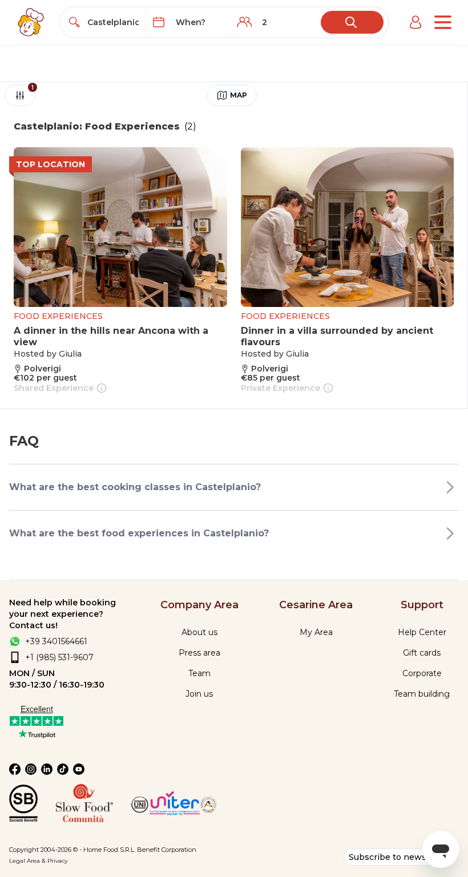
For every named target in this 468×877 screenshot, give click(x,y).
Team (199, 673)
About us (199, 632)
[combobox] (113, 22)
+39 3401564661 (56, 641)
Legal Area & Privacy (38, 860)
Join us (199, 694)
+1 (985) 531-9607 (59, 657)
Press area (199, 653)
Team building (422, 694)
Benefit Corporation (166, 850)
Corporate (422, 673)
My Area (316, 632)
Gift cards (422, 653)
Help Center (422, 632)
